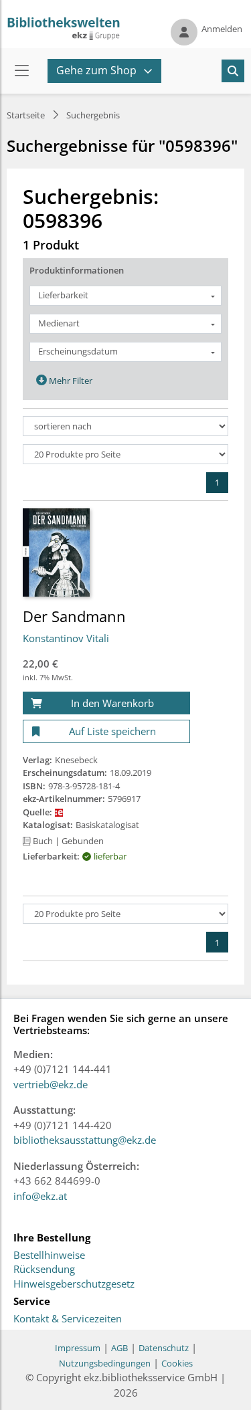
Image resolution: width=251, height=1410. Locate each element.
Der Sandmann (74, 616)
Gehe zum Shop (96, 70)
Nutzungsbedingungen (105, 1363)
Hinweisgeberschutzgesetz (74, 1284)
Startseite (26, 115)
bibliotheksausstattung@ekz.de (84, 1139)
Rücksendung (44, 1269)
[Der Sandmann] (56, 552)
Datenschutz (164, 1348)
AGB (119, 1348)
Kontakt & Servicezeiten (67, 1319)
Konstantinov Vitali (66, 638)
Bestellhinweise (49, 1255)
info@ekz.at (40, 1196)
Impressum (77, 1348)
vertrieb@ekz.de (50, 1084)
